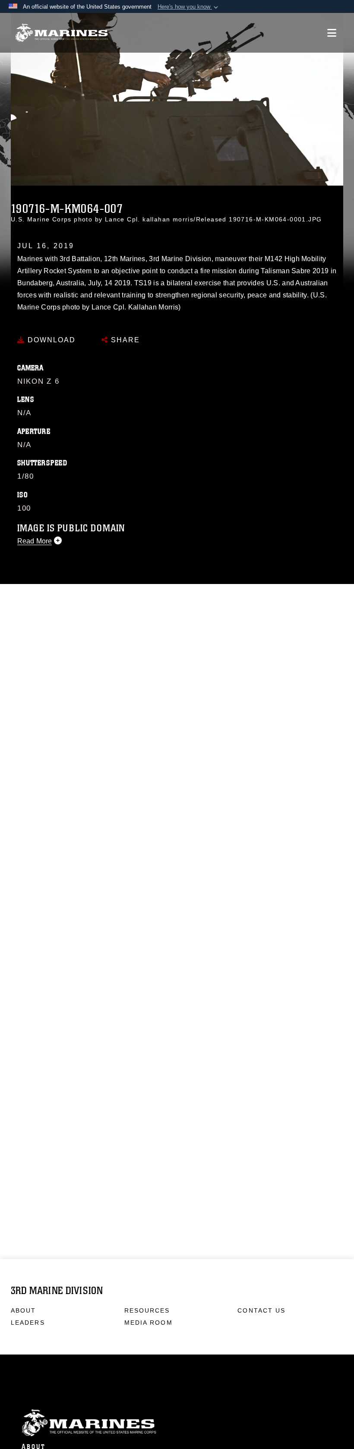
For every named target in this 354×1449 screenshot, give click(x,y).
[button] (189, 7)
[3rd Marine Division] (61, 33)
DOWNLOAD (50, 340)
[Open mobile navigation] (332, 33)
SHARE (124, 340)
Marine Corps (177, 1423)
